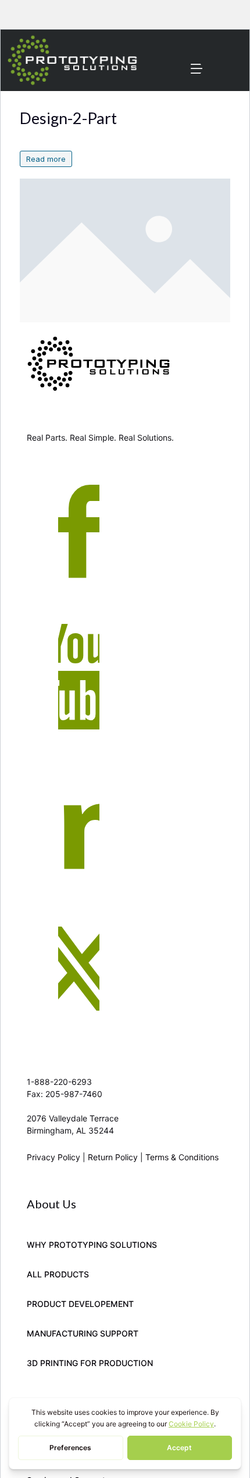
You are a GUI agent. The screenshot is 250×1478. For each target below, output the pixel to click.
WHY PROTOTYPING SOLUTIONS (92, 1245)
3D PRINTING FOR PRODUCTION (90, 1363)
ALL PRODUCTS (58, 1274)
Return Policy (113, 1157)
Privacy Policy (53, 1157)
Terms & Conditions (182, 1157)
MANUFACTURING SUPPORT (82, 1333)
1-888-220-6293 (59, 1082)
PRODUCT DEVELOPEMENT (80, 1304)
